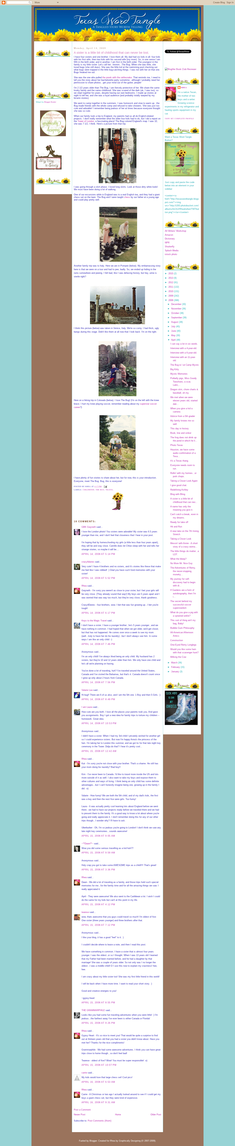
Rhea (84, 585)
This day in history (179, 428)
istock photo (171, 254)
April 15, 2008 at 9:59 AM (98, 852)
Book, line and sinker (180, 433)
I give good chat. (178, 485)
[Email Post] (105, 486)
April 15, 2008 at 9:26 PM (98, 1023)
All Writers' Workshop (175, 231)
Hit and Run (176, 526)
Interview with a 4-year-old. (183, 348)
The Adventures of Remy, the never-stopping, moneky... (183, 571)
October (175, 313)
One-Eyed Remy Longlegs (183, 644)
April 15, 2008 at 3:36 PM (98, 869)
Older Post (156, 1114)
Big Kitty (174, 369)
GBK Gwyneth (89, 527)
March (174, 662)
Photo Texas (176, 445)
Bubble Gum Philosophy (182, 628)
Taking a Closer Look (180, 538)
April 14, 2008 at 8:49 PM (98, 699)
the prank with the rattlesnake (117, 77)
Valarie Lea (87, 690)
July (173, 326)
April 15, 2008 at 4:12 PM (98, 904)
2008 (171, 300)
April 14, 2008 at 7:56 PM (98, 682)
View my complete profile (179, 118)
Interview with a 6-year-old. (183, 352)
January (175, 671)
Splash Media (171, 250)
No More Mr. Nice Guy (181, 563)
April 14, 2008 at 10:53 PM (99, 723)
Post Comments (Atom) (99, 1120)
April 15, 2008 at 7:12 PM (98, 925)
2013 (171, 278)
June (174, 331)
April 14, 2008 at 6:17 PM (98, 613)
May (173, 335)
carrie (84, 1072)
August (175, 322)
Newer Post (79, 1114)
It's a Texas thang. (179, 460)
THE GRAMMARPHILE (93, 1010)
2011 (171, 287)
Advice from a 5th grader (182, 416)
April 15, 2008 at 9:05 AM (98, 836)
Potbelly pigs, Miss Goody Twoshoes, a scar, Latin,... (183, 381)
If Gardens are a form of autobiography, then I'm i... (183, 593)
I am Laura (87, 707)
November (176, 308)
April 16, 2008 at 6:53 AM (98, 1082)
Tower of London (86, 121)
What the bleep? (178, 559)
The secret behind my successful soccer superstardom (181, 604)
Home (118, 1114)
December (176, 304)
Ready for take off (179, 522)
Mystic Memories (179, 374)
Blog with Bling (177, 494)
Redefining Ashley (179, 489)
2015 (171, 273)
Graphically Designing (130, 1140)
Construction (176, 640)
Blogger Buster (50, 102)
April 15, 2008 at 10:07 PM (99, 1065)
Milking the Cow (178, 657)
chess (127, 197)
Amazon (169, 235)
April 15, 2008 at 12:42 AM (99, 751)
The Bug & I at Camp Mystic (184, 365)
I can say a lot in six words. (184, 343)
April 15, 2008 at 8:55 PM (98, 1002)
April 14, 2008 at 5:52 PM (98, 578)
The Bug (100, 489)
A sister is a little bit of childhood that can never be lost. (111, 52)
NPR (167, 242)
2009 (171, 295)
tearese (85, 912)
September (177, 317)
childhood (88, 489)
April (173, 340)
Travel (109, 489)
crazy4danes (88, 561)
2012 (171, 282)
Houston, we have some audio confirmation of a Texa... (183, 453)
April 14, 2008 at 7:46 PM (98, 644)
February (176, 667)
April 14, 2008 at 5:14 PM (98, 554)
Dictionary (170, 238)
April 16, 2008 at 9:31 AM (98, 1102)
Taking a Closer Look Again (183, 481)
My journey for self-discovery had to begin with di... (182, 582)
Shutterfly (169, 246)
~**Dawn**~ (87, 843)
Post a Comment (82, 1109)
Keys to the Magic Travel (94, 620)
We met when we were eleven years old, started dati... (183, 400)
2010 (171, 291)
